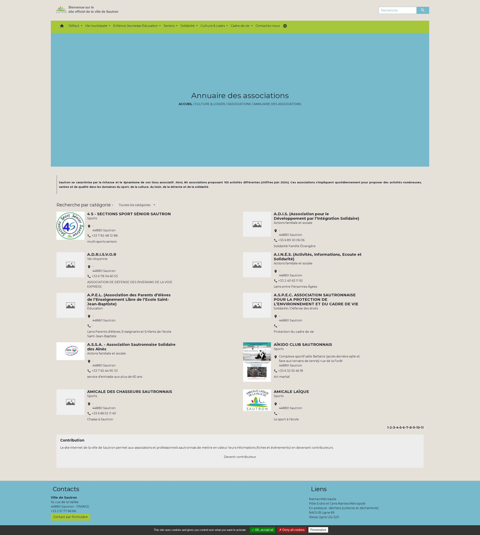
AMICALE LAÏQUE (291, 391)
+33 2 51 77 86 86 (63, 511)
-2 (390, 427)
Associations (239, 104)
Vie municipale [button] (96, 26)
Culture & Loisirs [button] (213, 26)
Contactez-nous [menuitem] (268, 26)
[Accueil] (93, 10)
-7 (406, 427)
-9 (413, 427)
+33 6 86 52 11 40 (104, 413)
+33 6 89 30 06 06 (291, 240)
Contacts (66, 489)
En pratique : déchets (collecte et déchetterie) (344, 508)
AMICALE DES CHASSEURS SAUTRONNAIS (129, 391)
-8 (410, 427)
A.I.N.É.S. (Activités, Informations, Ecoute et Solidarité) (318, 256)
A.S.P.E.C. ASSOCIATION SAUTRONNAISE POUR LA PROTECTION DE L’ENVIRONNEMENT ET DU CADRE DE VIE (316, 299)
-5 (399, 427)
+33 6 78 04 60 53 (105, 276)
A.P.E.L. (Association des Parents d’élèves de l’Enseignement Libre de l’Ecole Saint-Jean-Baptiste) (129, 299)
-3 (393, 427)
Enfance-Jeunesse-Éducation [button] (135, 26)
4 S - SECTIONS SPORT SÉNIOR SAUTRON (129, 214)
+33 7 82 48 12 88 (105, 235)
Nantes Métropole (322, 499)
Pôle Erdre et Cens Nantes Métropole (337, 503)
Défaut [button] (74, 26)
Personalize (318, 529)
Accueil (185, 104)
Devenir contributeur (240, 457)
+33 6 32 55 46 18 (290, 370)
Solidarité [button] (188, 26)
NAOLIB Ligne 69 (321, 512)
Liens (319, 489)
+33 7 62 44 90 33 (105, 370)
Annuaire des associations (277, 104)
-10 (417, 427)
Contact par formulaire (70, 517)
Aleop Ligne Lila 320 (324, 517)
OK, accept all (263, 529)
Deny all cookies (293, 529)
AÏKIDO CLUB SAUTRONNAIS (303, 344)
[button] (62, 26)
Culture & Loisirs (210, 104)
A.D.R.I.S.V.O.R (101, 254)
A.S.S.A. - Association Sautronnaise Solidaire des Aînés (131, 346)
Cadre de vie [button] (240, 26)
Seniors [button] (169, 26)
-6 (403, 427)
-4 (396, 427)
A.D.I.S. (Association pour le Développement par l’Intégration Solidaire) (316, 216)
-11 (422, 427)
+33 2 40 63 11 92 (290, 280)
